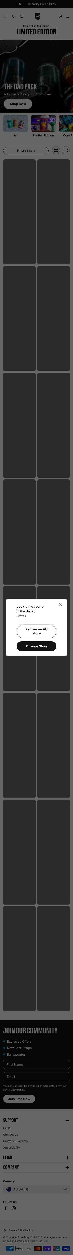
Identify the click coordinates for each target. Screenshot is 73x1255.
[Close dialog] (60, 604)
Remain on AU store (36, 631)
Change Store (36, 646)
